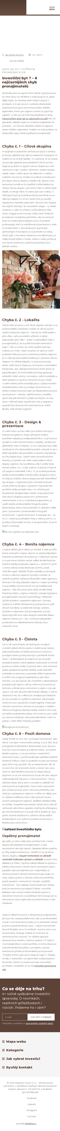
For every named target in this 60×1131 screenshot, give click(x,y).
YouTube (31, 1116)
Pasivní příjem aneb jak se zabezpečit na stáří (25, 118)
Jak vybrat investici (14, 54)
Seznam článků (16, 60)
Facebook (31, 1098)
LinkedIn (32, 1104)
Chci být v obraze (41, 1017)
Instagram (32, 1110)
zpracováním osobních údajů (39, 1023)
